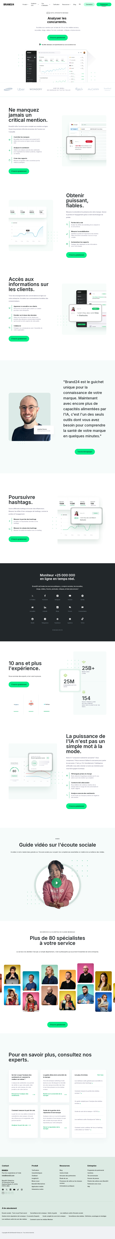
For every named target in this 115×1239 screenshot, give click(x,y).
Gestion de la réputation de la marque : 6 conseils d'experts (20, 1216)
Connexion (89, 4)
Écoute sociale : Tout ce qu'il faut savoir (14, 1213)
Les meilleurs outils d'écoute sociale (71, 1213)
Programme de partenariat (96, 1170)
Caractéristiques (37, 1173)
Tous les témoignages (84, 452)
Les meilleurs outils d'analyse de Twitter (88, 1119)
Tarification (56, 4)
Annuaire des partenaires (68, 1175)
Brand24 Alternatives (38, 1184)
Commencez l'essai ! (104, 5)
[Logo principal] (9, 4)
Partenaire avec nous (94, 1184)
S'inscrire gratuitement (57, 37)
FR (79, 4)
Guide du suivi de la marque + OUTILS (87, 1111)
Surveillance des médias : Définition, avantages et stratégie (87, 1216)
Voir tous (100, 1075)
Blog (74, 4)
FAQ (89, 1186)
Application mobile (37, 1186)
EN (6, 1193)
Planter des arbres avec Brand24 (98, 1181)
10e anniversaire (93, 1175)
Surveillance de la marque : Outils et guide (43, 1213)
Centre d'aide (64, 1173)
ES (9, 1193)
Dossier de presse (93, 1178)
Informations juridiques (67, 1186)
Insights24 (35, 1178)
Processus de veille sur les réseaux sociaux (71, 1182)
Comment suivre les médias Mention (41, 1219)
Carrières (90, 1173)
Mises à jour (35, 1181)
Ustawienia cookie (37, 1189)
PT (12, 1193)
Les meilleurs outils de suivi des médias (14, 1219)
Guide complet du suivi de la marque (54, 1216)
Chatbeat (35, 1175)
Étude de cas (64, 1178)
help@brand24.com (8, 1175)
